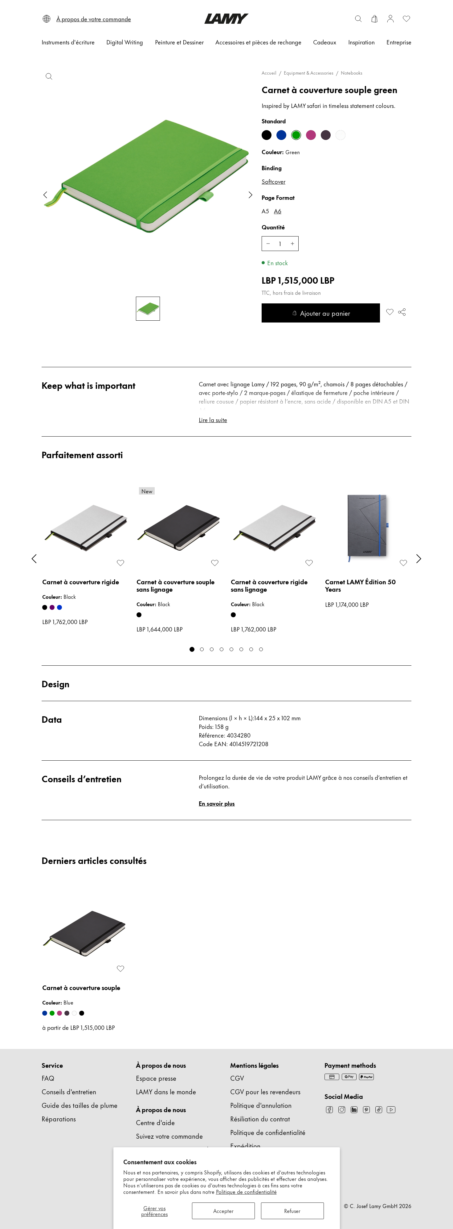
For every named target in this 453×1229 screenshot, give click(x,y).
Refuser (292, 1210)
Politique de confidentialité (246, 1191)
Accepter (223, 1210)
